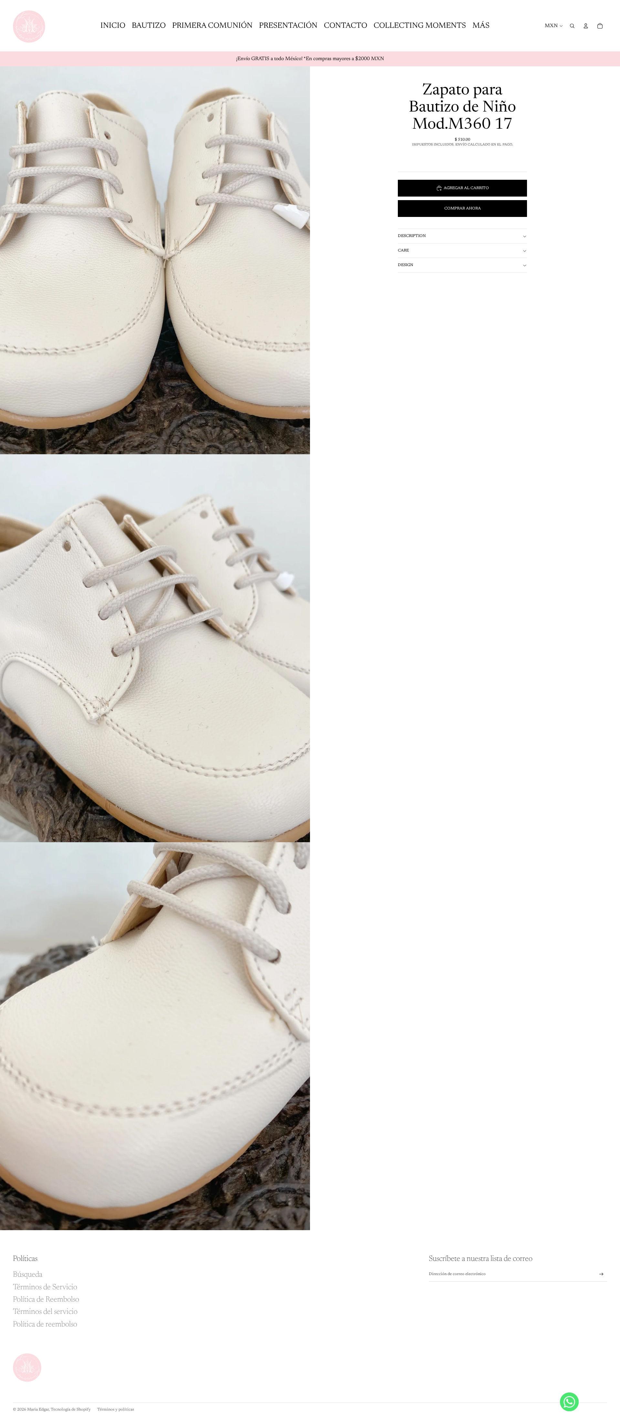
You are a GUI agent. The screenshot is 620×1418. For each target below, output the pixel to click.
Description (412, 236)
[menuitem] (481, 25)
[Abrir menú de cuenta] (586, 26)
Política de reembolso (45, 1324)
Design (405, 265)
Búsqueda (27, 1275)
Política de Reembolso (46, 1300)
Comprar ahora (462, 208)
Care (403, 250)
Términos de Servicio (45, 1287)
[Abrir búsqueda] (572, 26)
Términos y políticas (115, 1410)
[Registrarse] (601, 1274)
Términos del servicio (45, 1312)
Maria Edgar (38, 1410)
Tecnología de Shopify (71, 1410)
